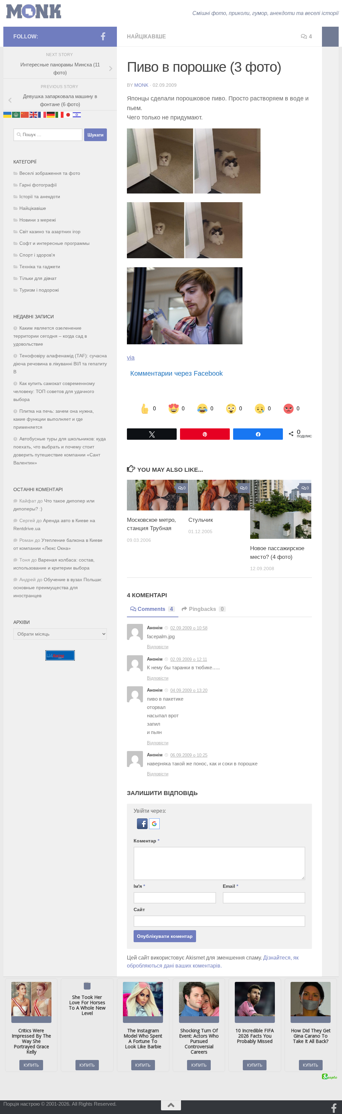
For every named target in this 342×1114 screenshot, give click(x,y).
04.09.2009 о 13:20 (188, 690)
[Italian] (59, 114)
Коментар (146, 840)
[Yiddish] (77, 114)
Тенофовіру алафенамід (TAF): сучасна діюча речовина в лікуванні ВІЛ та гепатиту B (60, 363)
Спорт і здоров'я (37, 255)
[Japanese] (68, 114)
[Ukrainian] (7, 114)
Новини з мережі (37, 220)
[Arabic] (16, 114)
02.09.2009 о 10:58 (188, 628)
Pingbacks (206, 609)
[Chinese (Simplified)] (25, 114)
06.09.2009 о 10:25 (188, 755)
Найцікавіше (146, 36)
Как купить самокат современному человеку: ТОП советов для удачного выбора (54, 391)
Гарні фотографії (38, 185)
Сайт (139, 909)
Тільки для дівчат (37, 278)
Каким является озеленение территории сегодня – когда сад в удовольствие (50, 336)
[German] (51, 114)
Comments (155, 609)
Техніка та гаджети (39, 266)
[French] (42, 114)
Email (230, 886)
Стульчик (200, 520)
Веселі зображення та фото (49, 173)
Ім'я (139, 886)
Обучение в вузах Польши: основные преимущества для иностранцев (57, 587)
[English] (33, 114)
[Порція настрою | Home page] (33, 11)
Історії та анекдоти (39, 196)
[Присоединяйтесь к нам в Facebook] (103, 36)
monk (141, 85)
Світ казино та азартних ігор (49, 231)
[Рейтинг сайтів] (60, 659)
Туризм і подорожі (39, 290)
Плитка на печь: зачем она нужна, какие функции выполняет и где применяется (53, 419)
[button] (143, 827)
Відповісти (157, 646)
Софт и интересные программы (54, 243)
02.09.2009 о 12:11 (188, 659)
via (131, 357)
